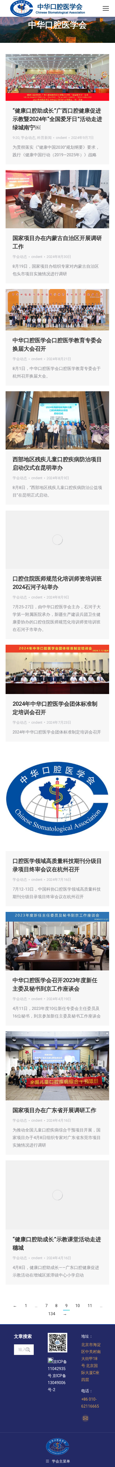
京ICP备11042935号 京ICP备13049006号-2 (57, 1375)
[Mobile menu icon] (105, 8)
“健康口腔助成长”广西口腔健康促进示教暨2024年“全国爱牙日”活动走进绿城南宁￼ (57, 119)
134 (51, 1313)
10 (77, 1305)
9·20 (16, 138)
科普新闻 (44, 138)
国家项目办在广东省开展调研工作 (54, 1110)
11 (90, 1305)
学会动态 (28, 138)
